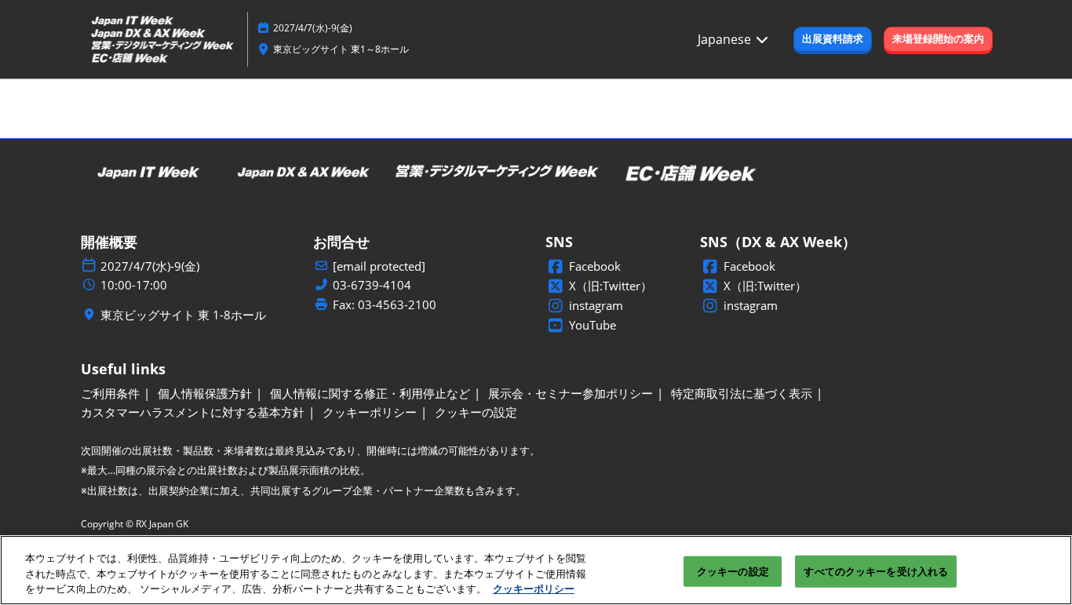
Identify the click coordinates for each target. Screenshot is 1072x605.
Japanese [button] (726, 39)
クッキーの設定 (733, 570)
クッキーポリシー (533, 588)
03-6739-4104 (372, 285)
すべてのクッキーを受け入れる (876, 570)
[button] (832, 39)
